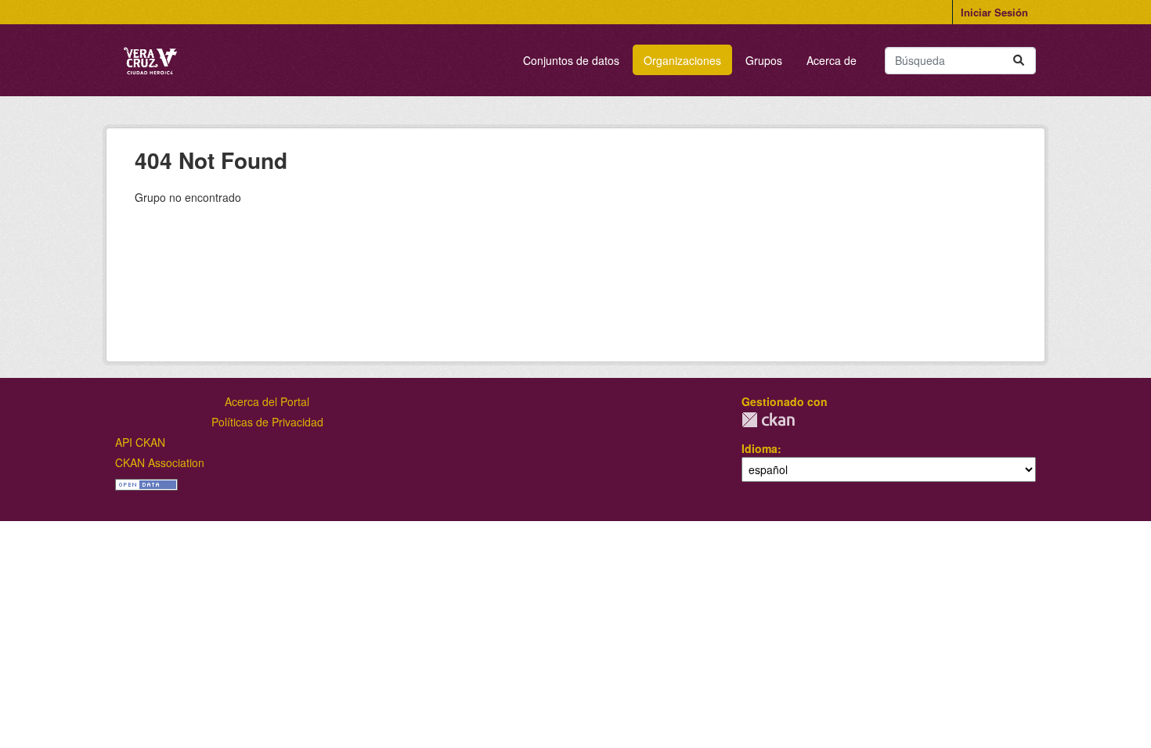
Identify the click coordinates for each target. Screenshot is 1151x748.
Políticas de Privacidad (267, 422)
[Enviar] (1018, 60)
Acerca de (831, 60)
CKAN (768, 420)
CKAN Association (159, 462)
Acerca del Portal (267, 401)
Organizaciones (682, 60)
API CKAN (140, 442)
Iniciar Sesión (994, 12)
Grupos (763, 60)
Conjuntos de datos (571, 60)
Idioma (759, 448)
